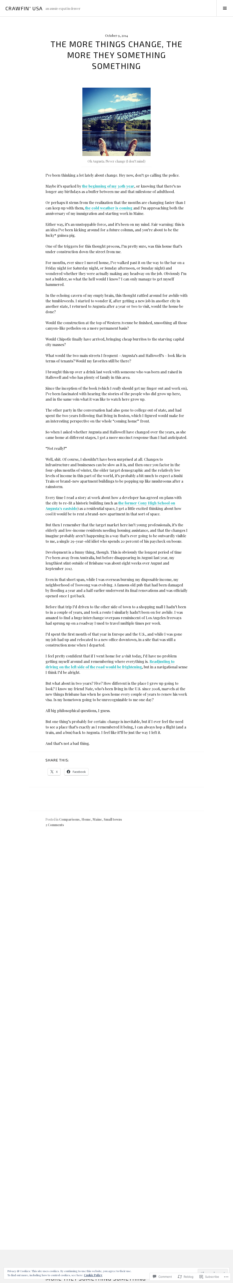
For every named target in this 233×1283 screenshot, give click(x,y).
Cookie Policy (93, 1275)
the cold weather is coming (108, 208)
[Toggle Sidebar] (224, 8)
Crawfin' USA (24, 8)
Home (86, 819)
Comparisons (69, 819)
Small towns (113, 819)
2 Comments (55, 825)
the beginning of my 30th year (108, 186)
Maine (97, 819)
